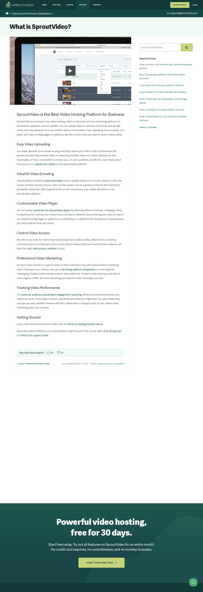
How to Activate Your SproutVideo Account (161, 109)
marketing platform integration (78, 269)
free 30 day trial (112, 331)
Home (44, 5)
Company (97, 5)
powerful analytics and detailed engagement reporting (51, 294)
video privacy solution (44, 248)
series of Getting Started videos (85, 324)
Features (56, 5)
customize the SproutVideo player (51, 210)
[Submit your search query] (187, 47)
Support (83, 5)
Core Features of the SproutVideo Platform (161, 85)
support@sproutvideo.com (183, 13)
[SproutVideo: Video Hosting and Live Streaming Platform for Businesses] (22, 5)
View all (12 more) (148, 127)
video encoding (53, 180)
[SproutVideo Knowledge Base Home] (7, 13)
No (62, 352)
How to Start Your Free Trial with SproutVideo (163, 92)
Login (195, 5)
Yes (52, 352)
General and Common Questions (31, 13)
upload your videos (45, 164)
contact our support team (33, 335)
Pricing (70, 5)
